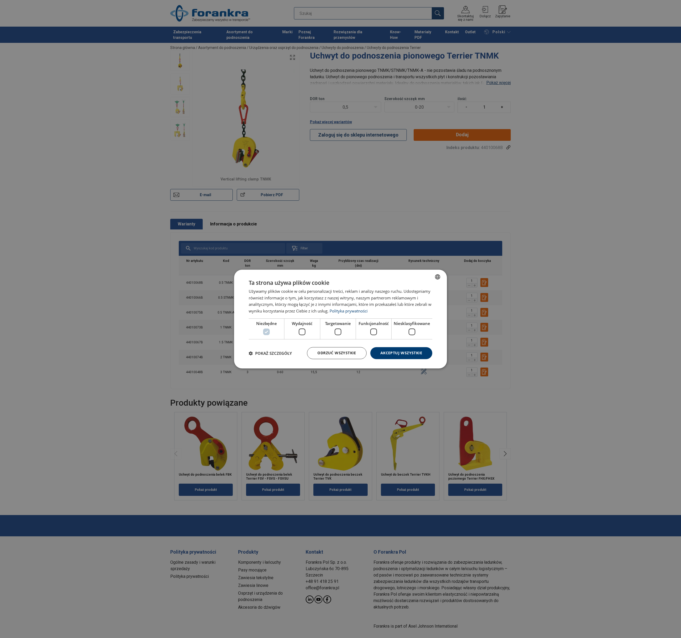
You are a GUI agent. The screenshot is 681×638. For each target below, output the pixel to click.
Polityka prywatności (349, 311)
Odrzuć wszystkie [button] (336, 353)
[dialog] (340, 319)
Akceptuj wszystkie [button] (401, 353)
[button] (270, 353)
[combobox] (437, 276)
